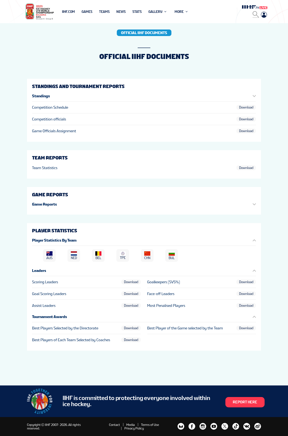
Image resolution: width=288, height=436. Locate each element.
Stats (137, 11)
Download (246, 107)
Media (130, 425)
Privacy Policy (134, 428)
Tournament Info (77, 11)
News (121, 11)
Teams (104, 11)
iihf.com (68, 11)
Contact (114, 425)
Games (87, 11)
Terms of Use (150, 425)
